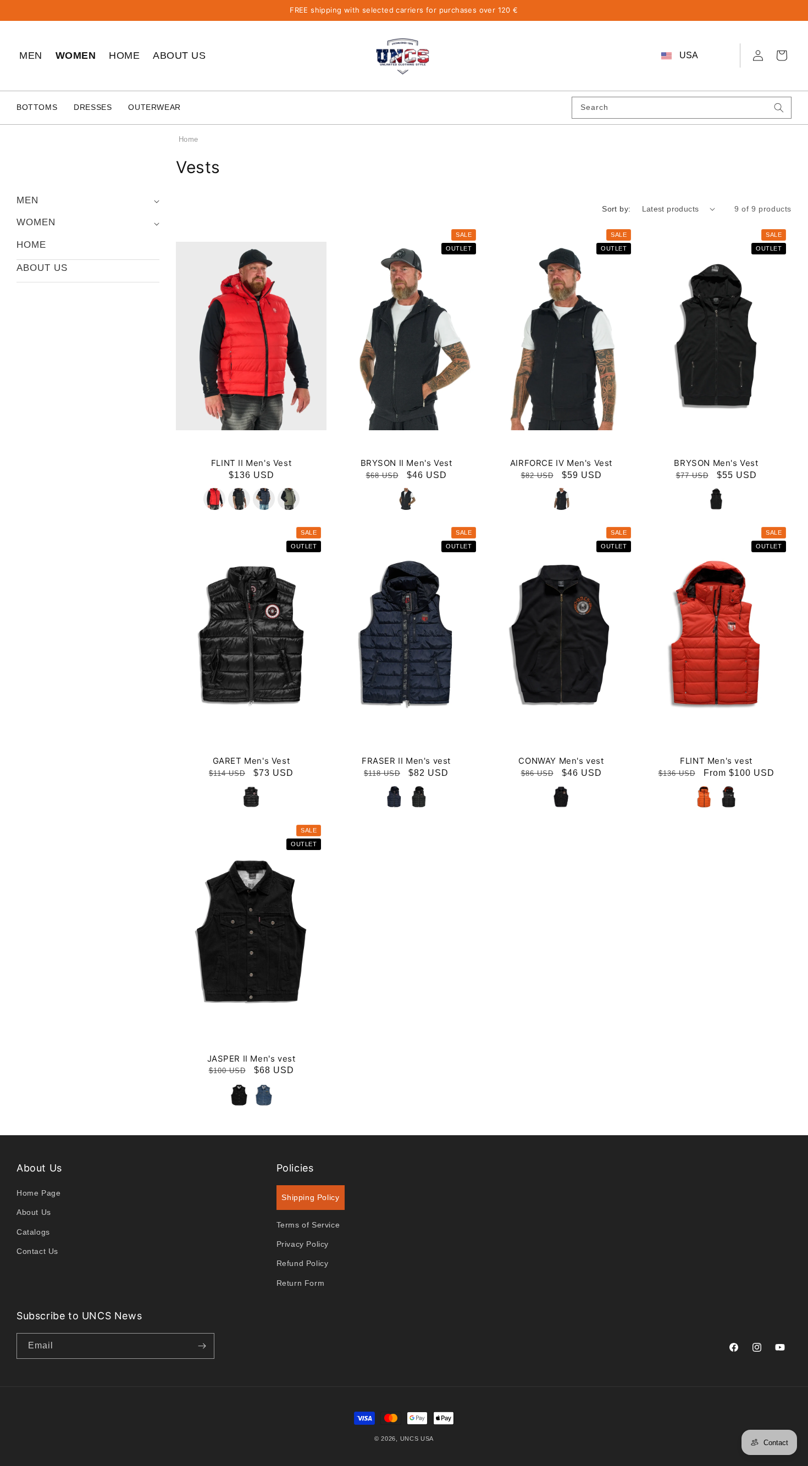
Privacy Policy (302, 1244)
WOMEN (76, 55)
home (31, 245)
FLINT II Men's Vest (251, 463)
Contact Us (37, 1251)
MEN (30, 55)
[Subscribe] (202, 1346)
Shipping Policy (310, 1197)
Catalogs (33, 1231)
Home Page (38, 1193)
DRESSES (93, 107)
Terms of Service (308, 1224)
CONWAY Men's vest (561, 761)
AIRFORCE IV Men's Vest (561, 463)
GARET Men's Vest (251, 761)
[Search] (779, 107)
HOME (124, 55)
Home (188, 139)
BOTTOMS (36, 107)
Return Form (300, 1282)
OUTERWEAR (154, 107)
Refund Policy (302, 1263)
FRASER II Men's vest (406, 761)
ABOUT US (179, 55)
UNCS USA (417, 1438)
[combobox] (681, 107)
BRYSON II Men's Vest (406, 463)
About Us (33, 1212)
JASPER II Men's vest (251, 1058)
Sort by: (616, 208)
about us (42, 268)
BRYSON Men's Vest (716, 463)
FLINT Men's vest (716, 761)
